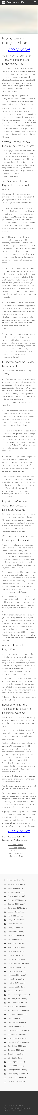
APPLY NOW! (19, 50)
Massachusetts (13, 963)
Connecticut (12, 908)
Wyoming (11, 1081)
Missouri (11, 979)
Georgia (10, 920)
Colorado (11, 904)
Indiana (10, 935)
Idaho (10, 928)
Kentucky (11, 947)
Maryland (11, 959)
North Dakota (12, 1014)
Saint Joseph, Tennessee (18, 856)
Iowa (9, 939)
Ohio (9, 1018)
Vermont (11, 1062)
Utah (9, 1058)
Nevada (10, 991)
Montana (11, 983)
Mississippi (11, 975)
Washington (12, 1070)
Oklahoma (11, 1022)
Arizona (10, 892)
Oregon (10, 1026)
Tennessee (11, 1050)
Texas (10, 1054)
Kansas (10, 943)
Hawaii (10, 924)
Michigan (11, 967)
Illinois (10, 932)
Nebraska (11, 987)
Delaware (11, 912)
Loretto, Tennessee (16, 853)
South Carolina (13, 1042)
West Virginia (12, 1074)
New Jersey (12, 999)
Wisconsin (11, 1077)
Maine (10, 955)
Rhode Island (12, 1038)
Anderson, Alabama (15, 845)
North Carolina (13, 1010)
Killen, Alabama (14, 850)
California (11, 900)
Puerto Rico (12, 1034)
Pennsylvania (12, 1030)
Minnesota (11, 971)
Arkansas (11, 896)
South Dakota (12, 1046)
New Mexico (12, 1003)
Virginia (10, 1066)
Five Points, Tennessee (17, 848)
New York (11, 1006)
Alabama (11, 884)
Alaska (10, 888)
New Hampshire (13, 995)
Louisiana (11, 951)
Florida (10, 916)
